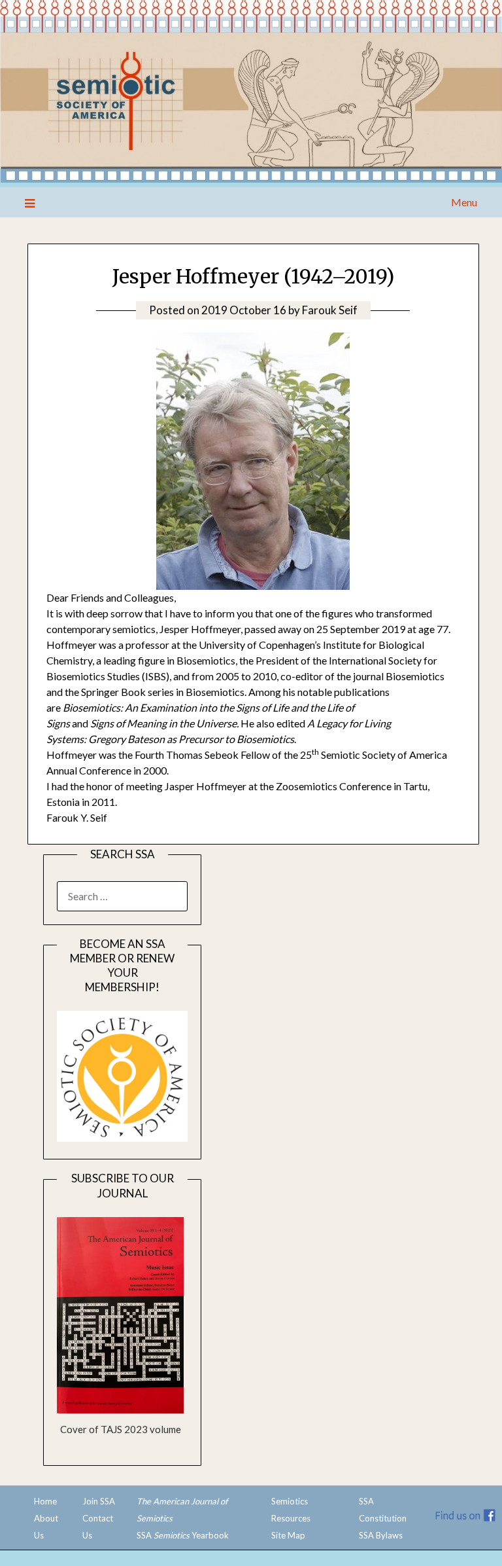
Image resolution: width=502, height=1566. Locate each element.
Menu (464, 202)
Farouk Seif (330, 310)
